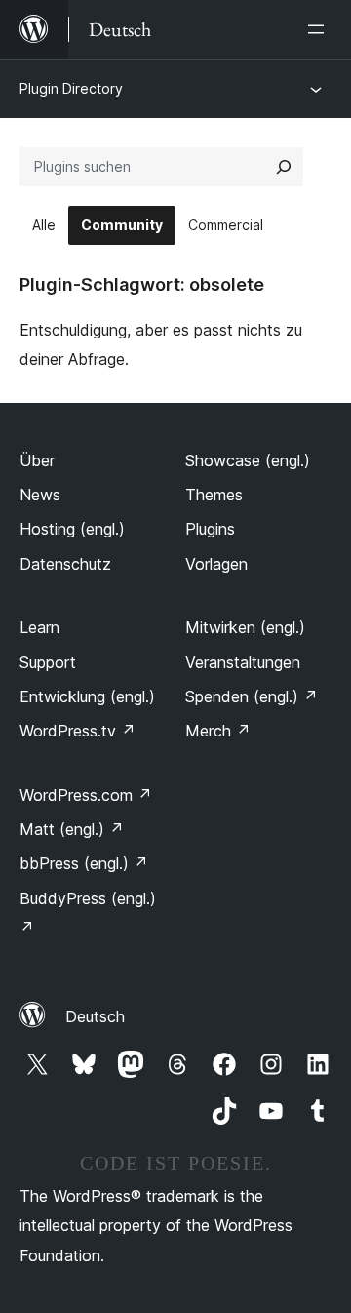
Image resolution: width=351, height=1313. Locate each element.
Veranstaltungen (242, 662)
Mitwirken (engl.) (245, 627)
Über (37, 460)
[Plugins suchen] (283, 166)
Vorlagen (216, 564)
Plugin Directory (71, 88)
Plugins (210, 528)
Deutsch (95, 1016)
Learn (39, 627)
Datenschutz (65, 564)
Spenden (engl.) (251, 696)
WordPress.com (86, 795)
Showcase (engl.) (247, 460)
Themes (214, 494)
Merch (218, 730)
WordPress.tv (78, 730)
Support (48, 662)
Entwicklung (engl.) (87, 696)
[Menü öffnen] (320, 29)
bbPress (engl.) (84, 863)
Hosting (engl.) (72, 528)
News (40, 494)
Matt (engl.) (72, 829)
